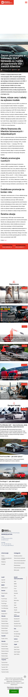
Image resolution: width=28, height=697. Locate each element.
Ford (15, 588)
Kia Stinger (16, 636)
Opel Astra (16, 647)
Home (2, 555)
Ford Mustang (4, 608)
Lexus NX (16, 641)
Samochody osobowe (19, 558)
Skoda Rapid (4, 628)
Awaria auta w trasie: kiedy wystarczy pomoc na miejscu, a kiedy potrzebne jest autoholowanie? (14, 357)
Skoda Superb (4, 633)
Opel (15, 602)
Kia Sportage (17, 633)
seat (19, 69)
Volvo (15, 614)
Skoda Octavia (4, 626)
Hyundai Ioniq (17, 623)
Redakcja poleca (18, 555)
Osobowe (14, 69)
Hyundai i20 (16, 618)
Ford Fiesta (4, 598)
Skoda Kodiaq (4, 623)
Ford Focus (4, 601)
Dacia (15, 586)
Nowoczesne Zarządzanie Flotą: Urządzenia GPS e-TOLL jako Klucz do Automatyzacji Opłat (12, 338)
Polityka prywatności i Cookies (6, 559)
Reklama (3, 562)
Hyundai (16, 593)
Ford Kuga (3, 603)
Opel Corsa (16, 649)
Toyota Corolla (4, 672)
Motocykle (16, 570)
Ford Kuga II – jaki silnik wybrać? (10, 481)
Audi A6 (3, 582)
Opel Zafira (16, 654)
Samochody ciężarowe (19, 567)
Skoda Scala (4, 630)
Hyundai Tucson (17, 626)
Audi (15, 581)
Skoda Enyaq (4, 618)
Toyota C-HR (4, 667)
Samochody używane (19, 563)
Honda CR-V (4, 613)
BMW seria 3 (4, 587)
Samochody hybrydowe (19, 560)
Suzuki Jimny (4, 638)
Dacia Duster (4, 593)
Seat (5, 240)
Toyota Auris (4, 662)
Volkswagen (17, 612)
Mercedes (16, 600)
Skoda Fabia (4, 621)
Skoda (15, 607)
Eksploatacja (17, 565)
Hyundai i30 (16, 621)
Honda (15, 591)
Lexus (15, 598)
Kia (14, 595)
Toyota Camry (4, 669)
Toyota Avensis (5, 664)
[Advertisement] (14, 18)
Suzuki (15, 610)
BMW (15, 583)
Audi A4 (3, 580)
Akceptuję (14, 691)
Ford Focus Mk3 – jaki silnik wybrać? (11, 456)
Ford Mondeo (4, 606)
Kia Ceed (16, 631)
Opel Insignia (17, 652)
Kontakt (3, 564)
